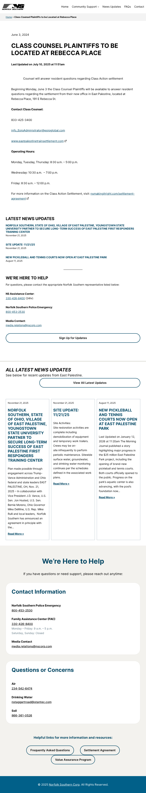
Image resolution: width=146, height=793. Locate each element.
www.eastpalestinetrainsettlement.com (37, 141)
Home (9, 17)
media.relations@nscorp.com (24, 325)
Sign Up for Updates (73, 338)
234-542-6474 (22, 688)
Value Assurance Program (73, 759)
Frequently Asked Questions (50, 750)
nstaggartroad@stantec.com (32, 702)
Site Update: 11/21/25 (20, 244)
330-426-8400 (15, 298)
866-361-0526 (22, 715)
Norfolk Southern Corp (64, 784)
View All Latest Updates (89, 383)
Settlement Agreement (100, 750)
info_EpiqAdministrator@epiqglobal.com (38, 130)
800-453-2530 (15, 311)
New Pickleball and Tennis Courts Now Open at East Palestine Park (56, 257)
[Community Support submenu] (98, 6)
